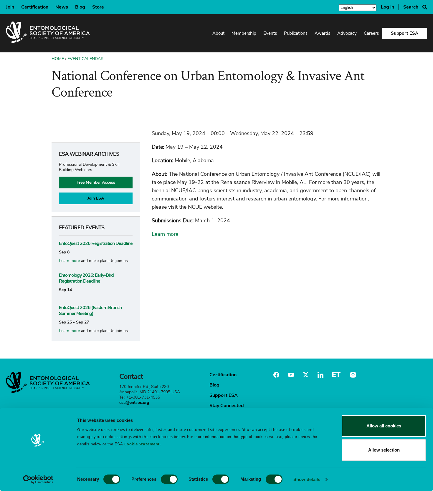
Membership (244, 33)
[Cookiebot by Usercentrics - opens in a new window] (38, 479)
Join (10, 7)
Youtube (291, 375)
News (61, 7)
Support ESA (404, 33)
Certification (34, 7)
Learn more (69, 260)
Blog (80, 7)
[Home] (48, 33)
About (218, 33)
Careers (371, 33)
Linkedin (320, 375)
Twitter (306, 375)
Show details (306, 479)
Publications (296, 33)
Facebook (276, 375)
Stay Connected (226, 405)
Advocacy (347, 33)
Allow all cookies (383, 425)
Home (58, 59)
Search (410, 7)
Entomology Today (336, 375)
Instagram (352, 375)
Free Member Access (96, 182)
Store (98, 7)
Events (270, 33)
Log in (387, 7)
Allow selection (384, 449)
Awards (322, 33)
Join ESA (95, 198)
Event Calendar (85, 59)
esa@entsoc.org (134, 402)
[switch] (169, 479)
